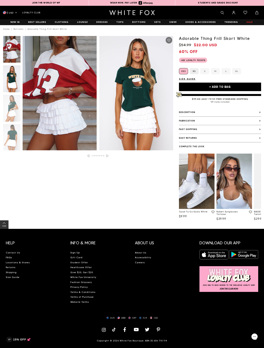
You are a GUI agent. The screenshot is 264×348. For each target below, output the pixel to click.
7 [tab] (104, 155)
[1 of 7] (11, 50)
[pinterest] (158, 329)
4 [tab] (98, 155)
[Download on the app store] (213, 255)
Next (107, 155)
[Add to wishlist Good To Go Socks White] (212, 211)
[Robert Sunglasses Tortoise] (234, 181)
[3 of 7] (11, 109)
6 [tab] (102, 155)
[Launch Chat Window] (254, 336)
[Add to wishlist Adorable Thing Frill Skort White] (169, 40)
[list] (220, 188)
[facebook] (124, 329)
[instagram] (105, 329)
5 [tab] (100, 155)
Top (4, 226)
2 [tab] (94, 155)
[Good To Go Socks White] (197, 181)
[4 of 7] (11, 138)
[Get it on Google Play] (243, 255)
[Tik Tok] (114, 329)
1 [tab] (92, 155)
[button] (220, 112)
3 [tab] (96, 155)
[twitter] (147, 329)
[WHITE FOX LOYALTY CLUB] (228, 276)
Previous (88, 155)
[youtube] (136, 329)
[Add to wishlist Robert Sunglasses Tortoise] (249, 211)
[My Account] (233, 12)
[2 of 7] (11, 79)
